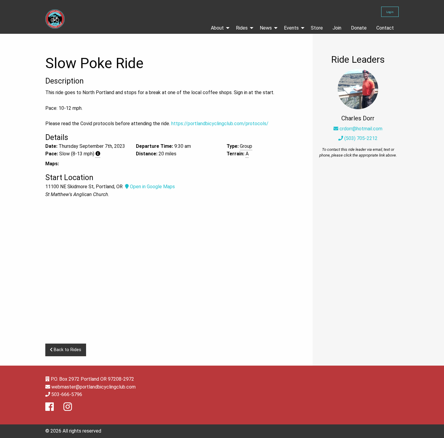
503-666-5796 (66, 394)
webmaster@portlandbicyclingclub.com (93, 387)
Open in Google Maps (152, 186)
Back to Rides (67, 349)
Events (291, 28)
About (217, 28)
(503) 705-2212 (360, 138)
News (266, 28)
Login (390, 12)
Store (317, 28)
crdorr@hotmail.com (360, 129)
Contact (385, 28)
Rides (242, 28)
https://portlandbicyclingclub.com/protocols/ (220, 123)
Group (246, 146)
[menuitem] (218, 28)
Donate (359, 28)
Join (337, 28)
